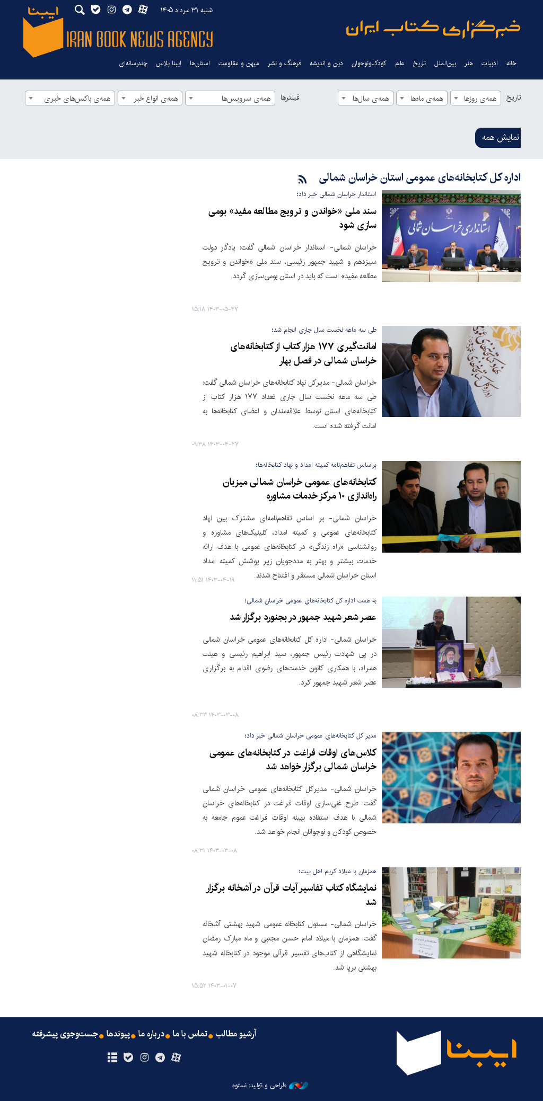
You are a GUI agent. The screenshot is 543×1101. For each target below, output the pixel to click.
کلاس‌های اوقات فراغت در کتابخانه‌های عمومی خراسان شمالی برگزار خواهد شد (292, 760)
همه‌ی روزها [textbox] (480, 98)
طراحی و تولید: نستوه (259, 1085)
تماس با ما (190, 1034)
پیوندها (118, 1034)
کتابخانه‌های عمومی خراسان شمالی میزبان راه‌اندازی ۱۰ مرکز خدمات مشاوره (299, 489)
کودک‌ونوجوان (369, 63)
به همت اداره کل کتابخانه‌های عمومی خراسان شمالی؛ (310, 601)
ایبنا (433, 29)
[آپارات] (176, 1058)
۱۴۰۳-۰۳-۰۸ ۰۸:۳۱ (214, 851)
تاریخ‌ (419, 63)
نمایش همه (500, 137)
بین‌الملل (445, 63)
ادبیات (489, 63)
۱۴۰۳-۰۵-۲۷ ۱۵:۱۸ (215, 309)
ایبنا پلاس (168, 63)
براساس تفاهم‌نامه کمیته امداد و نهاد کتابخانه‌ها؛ (316, 465)
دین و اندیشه (326, 63)
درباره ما (151, 1034)
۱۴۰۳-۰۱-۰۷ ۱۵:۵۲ (214, 986)
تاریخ (513, 97)
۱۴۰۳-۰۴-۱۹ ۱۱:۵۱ (213, 580)
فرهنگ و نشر (284, 63)
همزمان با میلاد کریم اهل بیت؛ (337, 871)
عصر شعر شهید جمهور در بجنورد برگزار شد (303, 617)
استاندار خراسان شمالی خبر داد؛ (336, 194)
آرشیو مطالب (236, 1034)
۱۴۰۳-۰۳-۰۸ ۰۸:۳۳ (215, 715)
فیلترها (290, 97)
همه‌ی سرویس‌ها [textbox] (246, 98)
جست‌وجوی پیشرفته (65, 1034)
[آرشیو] (112, 1058)
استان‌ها (200, 63)
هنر (469, 63)
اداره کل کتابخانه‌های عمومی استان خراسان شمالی (420, 178)
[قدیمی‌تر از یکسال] (451, 236)
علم (400, 63)
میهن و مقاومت (238, 63)
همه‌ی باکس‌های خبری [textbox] (77, 98)
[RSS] (303, 180)
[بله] (128, 1058)
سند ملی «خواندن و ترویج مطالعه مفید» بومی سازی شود (292, 219)
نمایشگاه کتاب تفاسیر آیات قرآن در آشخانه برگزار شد (291, 895)
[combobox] (475, 98)
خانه (511, 63)
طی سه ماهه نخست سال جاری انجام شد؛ (324, 330)
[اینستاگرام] (144, 1058)
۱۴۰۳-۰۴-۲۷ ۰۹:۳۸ (215, 444)
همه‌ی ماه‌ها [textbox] (426, 98)
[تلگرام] (160, 1058)
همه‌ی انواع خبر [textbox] (156, 98)
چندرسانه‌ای (133, 63)
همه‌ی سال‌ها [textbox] (371, 98)
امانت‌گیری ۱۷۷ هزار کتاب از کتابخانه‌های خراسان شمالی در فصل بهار (303, 354)
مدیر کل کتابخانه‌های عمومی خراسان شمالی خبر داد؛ (310, 736)
